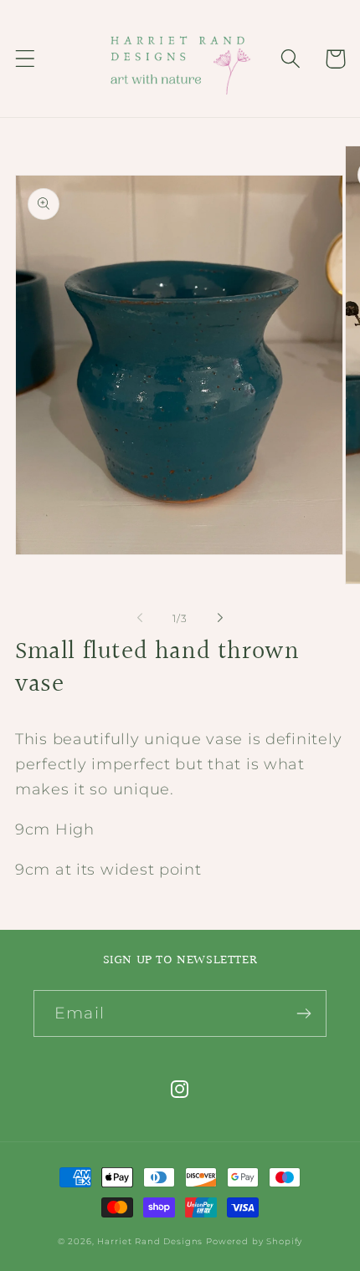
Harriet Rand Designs (150, 1241)
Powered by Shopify (254, 1241)
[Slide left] (139, 618)
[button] (25, 59)
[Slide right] (220, 618)
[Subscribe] (303, 1013)
